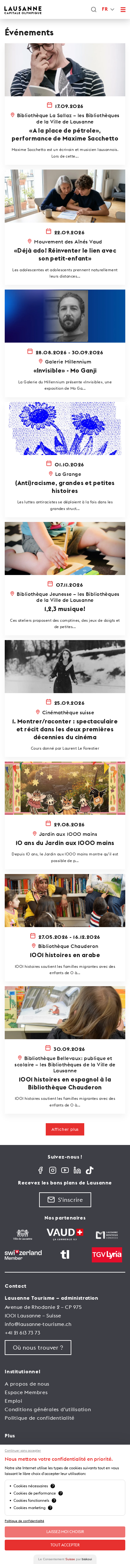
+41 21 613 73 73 (22, 1332)
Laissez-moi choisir (65, 1531)
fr (105, 9)
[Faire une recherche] (94, 9)
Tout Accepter (65, 1545)
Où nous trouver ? (38, 1347)
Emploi (13, 1401)
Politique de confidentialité (39, 1418)
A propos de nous (27, 1384)
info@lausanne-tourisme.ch (38, 1324)
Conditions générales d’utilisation (48, 1409)
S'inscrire (70, 1199)
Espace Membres (26, 1392)
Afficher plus (65, 1129)
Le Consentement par (65, 1559)
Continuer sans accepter (23, 1451)
